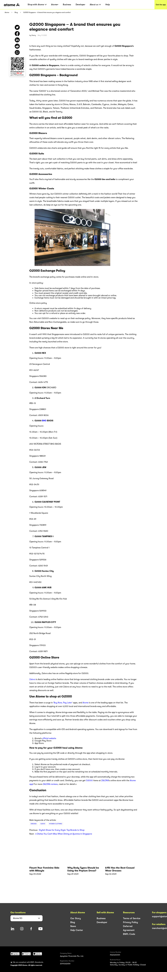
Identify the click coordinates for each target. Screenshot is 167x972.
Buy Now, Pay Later (63, 702)
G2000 (89, 780)
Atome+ (54, 4)
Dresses (34, 824)
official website (49, 738)
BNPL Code (129, 934)
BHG (44, 420)
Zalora (32, 679)
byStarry (32, 35)
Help (107, 4)
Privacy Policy (130, 922)
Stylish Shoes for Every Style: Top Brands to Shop (61, 830)
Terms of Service (131, 918)
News (73, 926)
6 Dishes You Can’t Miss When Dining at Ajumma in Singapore (63, 834)
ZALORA (105, 780)
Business (67, 4)
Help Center (76, 930)
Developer (80, 4)
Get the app (161, 5)
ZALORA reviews (50, 784)
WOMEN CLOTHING (55, 824)
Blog (16, 12)
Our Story (75, 918)
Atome (7, 12)
